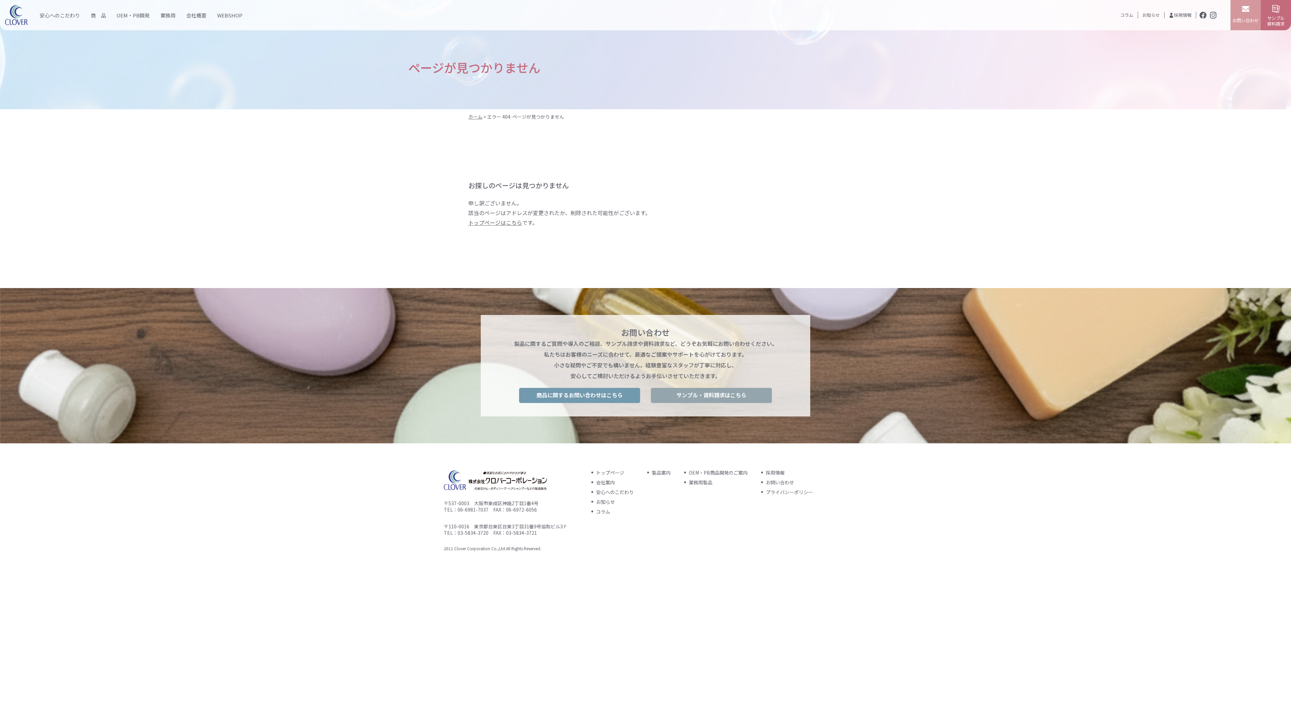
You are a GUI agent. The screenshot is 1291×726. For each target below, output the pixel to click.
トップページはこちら (495, 222)
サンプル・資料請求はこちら (711, 395)
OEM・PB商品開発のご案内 (718, 472)
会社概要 (196, 15)
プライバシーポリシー (789, 492)
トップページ (610, 472)
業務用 (167, 15)
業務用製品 (700, 482)
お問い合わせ (780, 482)
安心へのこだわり (60, 15)
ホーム (475, 116)
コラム (1126, 15)
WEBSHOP (229, 15)
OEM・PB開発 (133, 15)
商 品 (98, 15)
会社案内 (605, 482)
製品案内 (661, 472)
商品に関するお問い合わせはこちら (580, 395)
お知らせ (1151, 15)
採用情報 (1182, 15)
